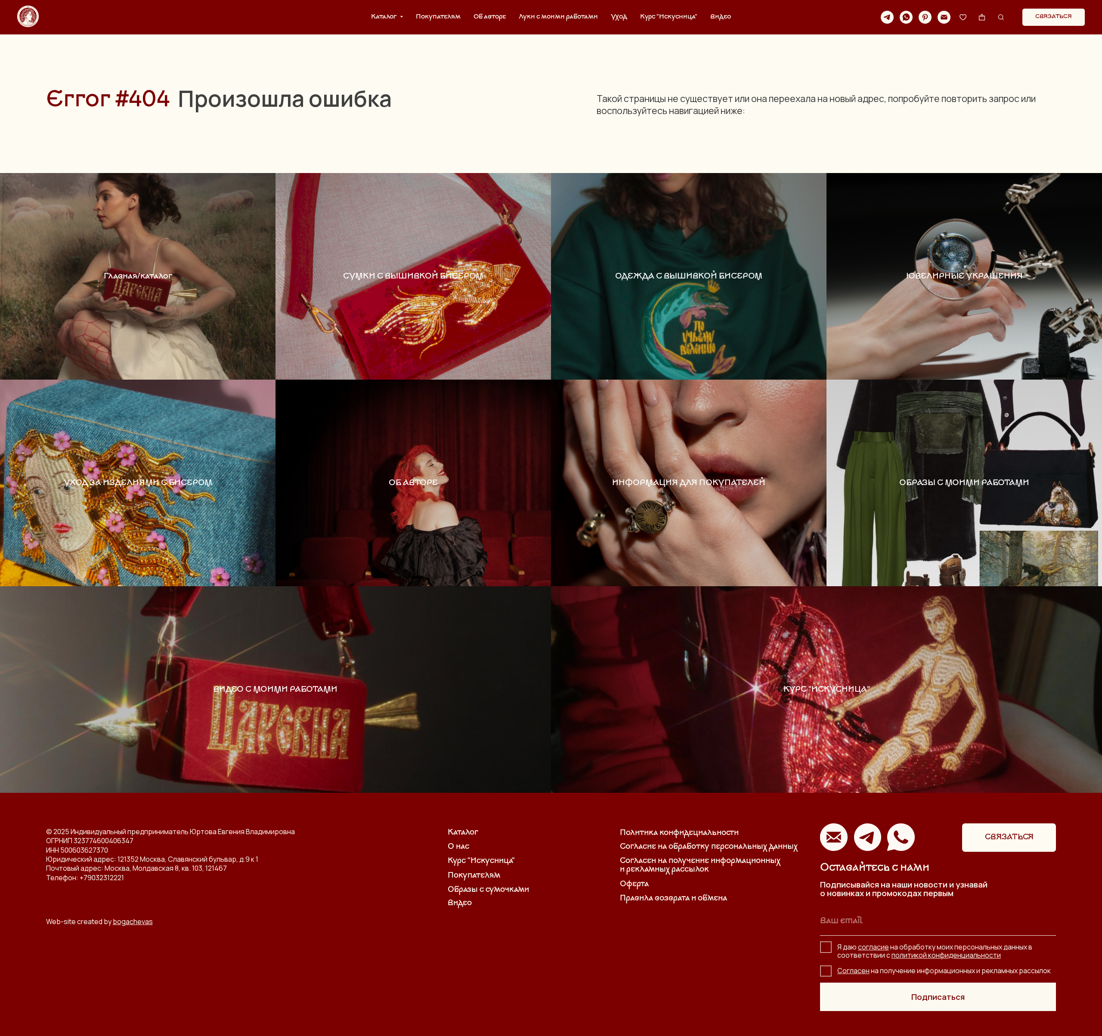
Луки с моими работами (558, 17)
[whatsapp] (906, 17)
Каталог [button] (384, 17)
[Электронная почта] (944, 17)
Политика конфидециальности (679, 833)
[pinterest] (925, 17)
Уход (619, 17)
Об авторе (490, 17)
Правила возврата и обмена (673, 898)
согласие (873, 947)
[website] (963, 17)
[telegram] (887, 17)
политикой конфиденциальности (946, 955)
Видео (720, 17)
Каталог (463, 833)
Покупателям (438, 17)
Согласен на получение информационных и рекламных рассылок (700, 866)
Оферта (634, 884)
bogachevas (133, 921)
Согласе (851, 970)
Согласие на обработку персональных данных (709, 847)
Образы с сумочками (488, 890)
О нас (458, 847)
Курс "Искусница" (668, 17)
